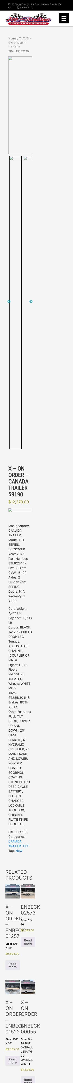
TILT (22, 38)
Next (31, 302)
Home (12, 38)
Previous (9, 302)
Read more (13, 965)
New (19, 851)
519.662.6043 (25, 7)
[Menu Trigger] (64, 18)
